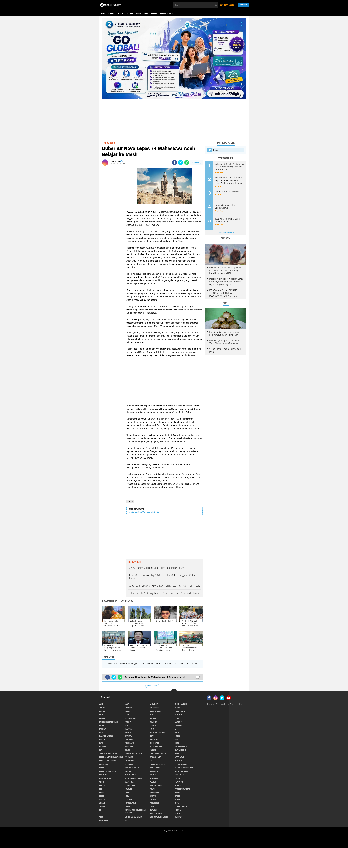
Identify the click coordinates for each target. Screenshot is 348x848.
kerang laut (155, 757)
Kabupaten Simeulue (134, 754)
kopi (151, 761)
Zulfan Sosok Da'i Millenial (227, 191)
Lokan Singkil (181, 764)
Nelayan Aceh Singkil (134, 778)
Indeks (111, 13)
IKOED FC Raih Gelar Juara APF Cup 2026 (227, 220)
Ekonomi (153, 725)
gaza (101, 732)
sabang (153, 796)
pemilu (153, 782)
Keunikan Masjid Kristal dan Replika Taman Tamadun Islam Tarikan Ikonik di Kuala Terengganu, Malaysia (229, 180)
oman (177, 778)
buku (177, 718)
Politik (153, 789)
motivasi (103, 775)
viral (101, 817)
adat (127, 704)
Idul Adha (129, 739)
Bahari (102, 711)
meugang (154, 771)
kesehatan (179, 757)
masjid (128, 771)
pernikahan (130, 785)
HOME (177, 736)
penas (102, 785)
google (128, 732)
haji (177, 732)
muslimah (179, 775)
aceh (138, 13)
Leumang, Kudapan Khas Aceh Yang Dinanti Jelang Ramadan (224, 342)
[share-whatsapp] (186, 162)
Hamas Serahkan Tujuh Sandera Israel (226, 206)
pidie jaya (179, 785)
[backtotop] (174, 691)
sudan (102, 803)
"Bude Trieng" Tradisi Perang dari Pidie (225, 350)
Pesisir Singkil (156, 785)
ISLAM (127, 750)
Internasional (166, 13)
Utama (178, 810)
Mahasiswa (155, 768)
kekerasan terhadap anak (111, 757)
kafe (177, 754)
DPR (126, 725)
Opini (101, 782)
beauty (102, 715)
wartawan (103, 821)
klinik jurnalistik (107, 761)
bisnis (102, 718)
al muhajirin (181, 704)
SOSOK (177, 799)
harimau (128, 736)
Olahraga (154, 778)
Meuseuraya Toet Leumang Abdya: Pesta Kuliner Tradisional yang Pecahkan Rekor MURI (226, 270)
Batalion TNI (180, 711)
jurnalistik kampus (108, 754)
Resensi (102, 796)
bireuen (178, 715)
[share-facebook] (174, 162)
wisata (127, 821)
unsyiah (153, 810)
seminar (153, 799)
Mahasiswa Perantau (184, 768)
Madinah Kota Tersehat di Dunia (144, 512)
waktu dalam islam (133, 817)
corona (128, 722)
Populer (243, 5)
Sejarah (128, 799)
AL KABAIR (154, 704)
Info (101, 743)
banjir (127, 711)
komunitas (129, 761)
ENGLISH (178, 725)
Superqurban (130, 803)
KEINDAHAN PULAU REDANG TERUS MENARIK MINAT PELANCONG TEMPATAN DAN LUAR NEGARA (223, 293)
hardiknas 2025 (106, 736)
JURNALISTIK (180, 750)
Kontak (239, 704)
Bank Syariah (156, 711)
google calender (157, 732)
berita (120, 13)
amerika (103, 708)
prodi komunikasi (183, 789)
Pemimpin (179, 782)
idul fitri (154, 739)
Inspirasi (129, 746)
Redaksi (210, 704)
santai (102, 799)
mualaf (153, 775)
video (177, 814)
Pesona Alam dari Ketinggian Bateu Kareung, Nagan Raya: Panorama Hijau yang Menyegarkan (226, 282)
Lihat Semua (152, 686)
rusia (127, 796)
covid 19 (153, 722)
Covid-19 (178, 722)
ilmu (146, 13)
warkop (178, 817)
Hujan (102, 739)
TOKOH (102, 806)
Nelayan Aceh (105, 778)
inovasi (102, 746)
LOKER (101, 768)
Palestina (129, 782)
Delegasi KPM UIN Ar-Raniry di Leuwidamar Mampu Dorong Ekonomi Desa (229, 167)
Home (103, 13)
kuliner (178, 761)
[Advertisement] (174, 118)
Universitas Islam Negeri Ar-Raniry (136, 811)
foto (152, 729)
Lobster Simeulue (158, 764)
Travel (154, 13)
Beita (127, 715)
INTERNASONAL (181, 746)
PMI (100, 789)
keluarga (129, 757)
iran (101, 750)
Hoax (152, 736)
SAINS (177, 796)
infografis (129, 743)
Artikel (129, 13)
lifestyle (129, 764)
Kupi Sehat (104, 764)
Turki (152, 806)
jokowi (153, 750)
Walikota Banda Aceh (159, 817)
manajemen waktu (107, 771)
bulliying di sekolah (108, 722)
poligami (128, 789)
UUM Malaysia (156, 814)
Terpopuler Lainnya (226, 232)
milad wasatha (181, 771)
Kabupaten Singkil (158, 754)
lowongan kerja (132, 768)
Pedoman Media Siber (225, 704)
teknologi (154, 803)
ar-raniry (154, 708)
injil (177, 743)
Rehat (177, 792)
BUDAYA (153, 718)
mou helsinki (130, 775)
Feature (128, 729)
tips (177, 803)
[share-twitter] (180, 162)
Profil (102, 792)
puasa (127, 792)
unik (101, 810)
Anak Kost (129, 708)
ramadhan (154, 792)
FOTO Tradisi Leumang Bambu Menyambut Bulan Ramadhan (224, 333)
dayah (102, 725)
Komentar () (196, 162)
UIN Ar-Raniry (181, 806)
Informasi (154, 743)
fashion (102, 729)
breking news (131, 718)
